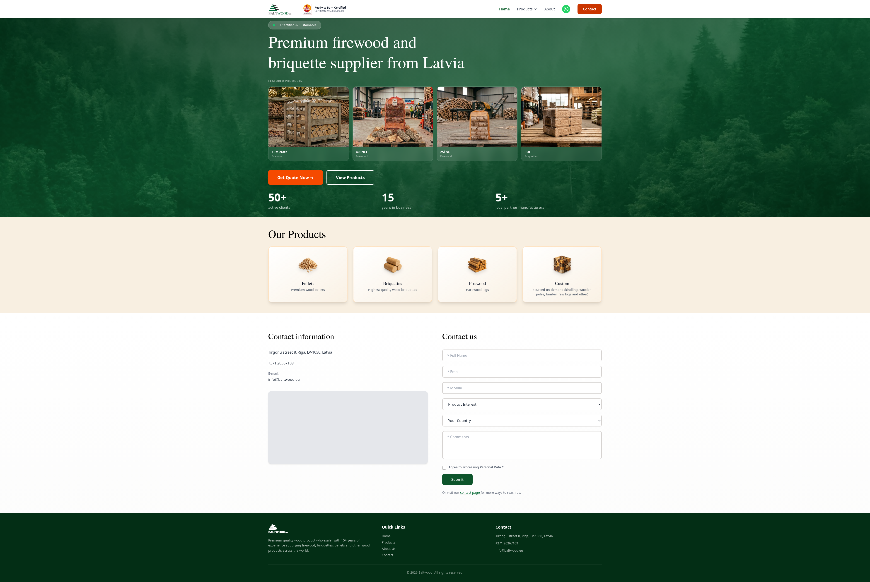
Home (504, 9)
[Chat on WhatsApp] (566, 9)
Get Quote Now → (295, 177)
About (549, 9)
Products (525, 9)
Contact (589, 9)
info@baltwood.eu (284, 379)
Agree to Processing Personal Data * (476, 467)
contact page (470, 492)
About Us (389, 548)
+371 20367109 (506, 543)
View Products (350, 177)
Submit (457, 479)
